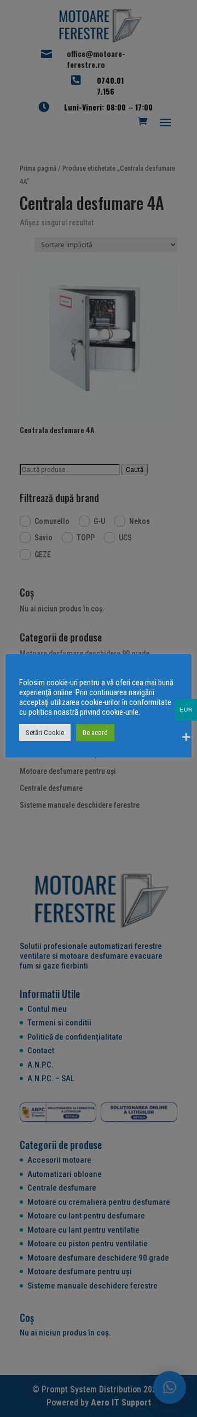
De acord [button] (95, 732)
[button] (169, 1387)
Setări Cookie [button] (45, 732)
